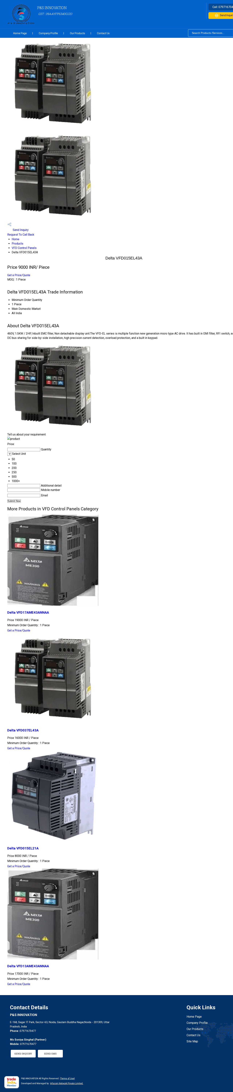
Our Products (77, 33)
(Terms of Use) (67, 1078)
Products (17, 243)
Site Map (192, 1041)
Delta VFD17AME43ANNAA (28, 613)
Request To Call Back (20, 234)
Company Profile (48, 33)
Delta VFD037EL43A (23, 730)
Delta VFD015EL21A (23, 848)
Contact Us (103, 33)
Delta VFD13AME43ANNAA (28, 966)
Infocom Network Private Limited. (66, 1083)
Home (15, 239)
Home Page (20, 33)
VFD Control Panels (24, 248)
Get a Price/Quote (18, 275)
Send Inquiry (20, 230)
